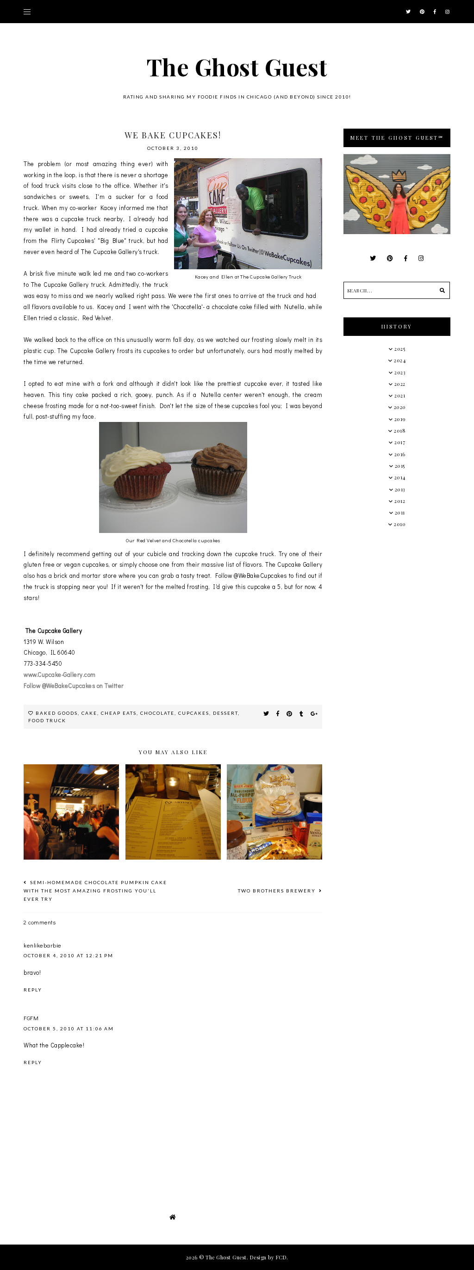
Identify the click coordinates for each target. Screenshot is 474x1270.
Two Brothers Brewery (278, 890)
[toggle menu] (27, 11)
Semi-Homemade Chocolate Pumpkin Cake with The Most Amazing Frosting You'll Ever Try (95, 891)
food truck (47, 720)
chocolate (157, 713)
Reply (33, 989)
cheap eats (119, 713)
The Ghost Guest (237, 66)
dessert (225, 713)
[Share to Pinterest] (290, 713)
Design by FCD (268, 1257)
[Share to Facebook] (278, 713)
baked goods (57, 713)
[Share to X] (266, 713)
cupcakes (193, 713)
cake (89, 713)
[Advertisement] (408, 606)
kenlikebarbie (43, 945)
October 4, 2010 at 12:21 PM (68, 955)
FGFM (31, 1018)
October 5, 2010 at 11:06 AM (69, 1028)
